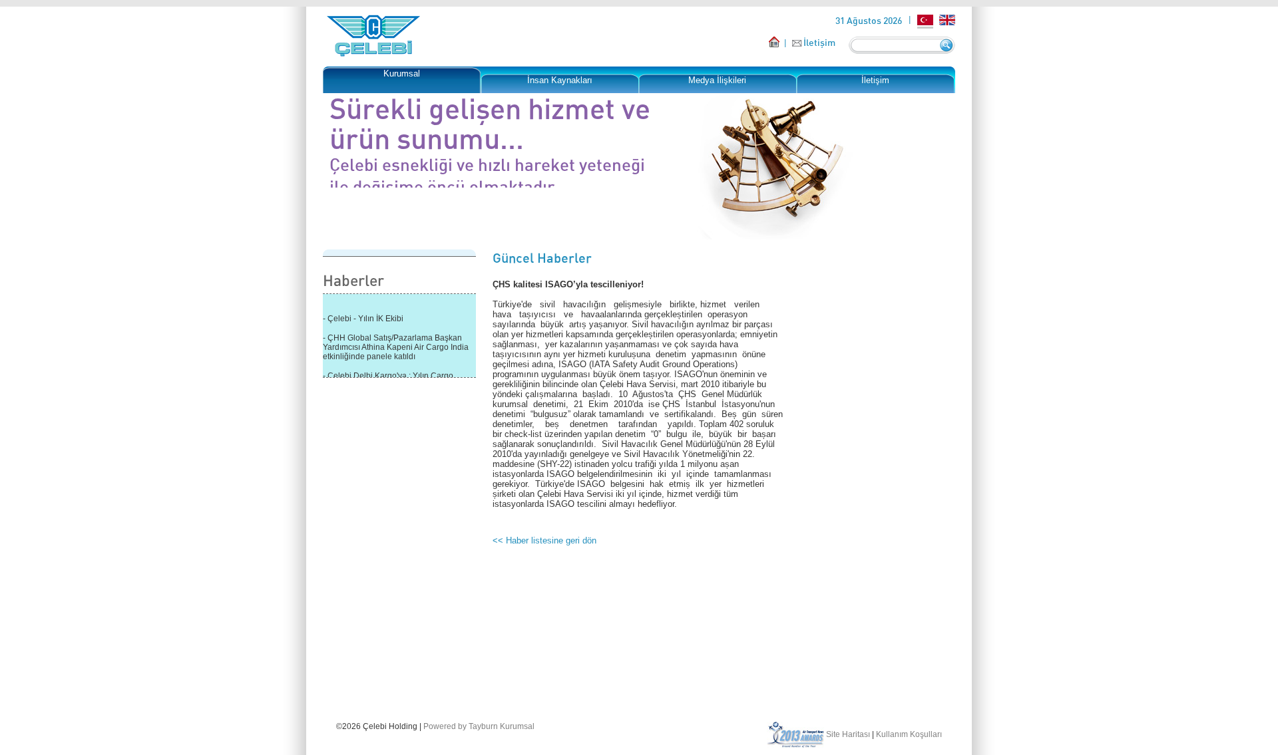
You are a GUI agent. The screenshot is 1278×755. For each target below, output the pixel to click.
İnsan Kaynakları (559, 80)
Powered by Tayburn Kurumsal (478, 726)
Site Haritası (848, 734)
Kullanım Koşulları (909, 734)
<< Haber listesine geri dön (544, 540)
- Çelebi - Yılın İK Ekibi (363, 316)
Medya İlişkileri (717, 80)
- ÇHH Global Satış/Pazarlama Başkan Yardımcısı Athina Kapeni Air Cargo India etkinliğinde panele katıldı (396, 345)
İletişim (819, 42)
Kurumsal (401, 73)
